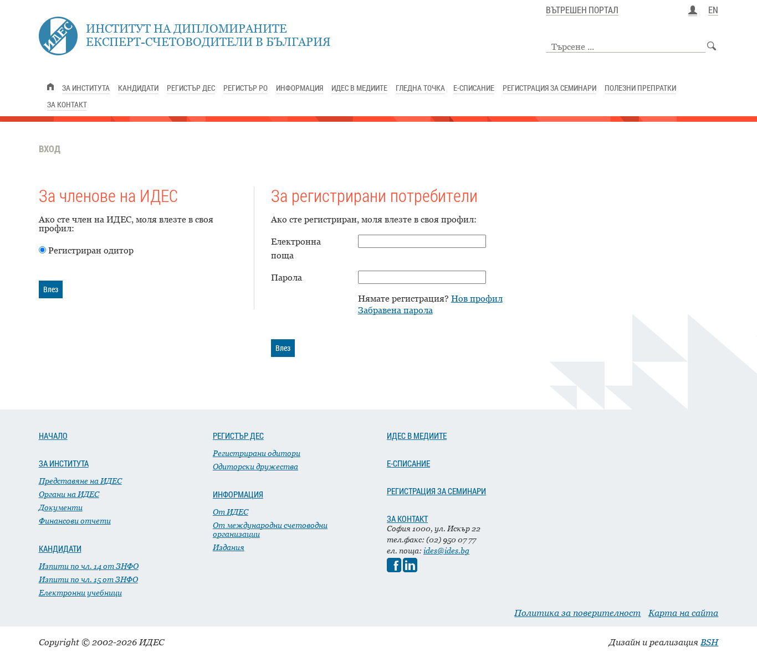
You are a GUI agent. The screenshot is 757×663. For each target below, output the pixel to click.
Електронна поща (296, 248)
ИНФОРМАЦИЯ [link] (299, 87)
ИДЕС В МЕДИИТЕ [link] (359, 87)
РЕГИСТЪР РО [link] (245, 87)
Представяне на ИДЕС (80, 480)
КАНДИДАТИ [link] (138, 87)
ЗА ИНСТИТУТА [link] (86, 87)
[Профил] (692, 11)
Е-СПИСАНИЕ (408, 463)
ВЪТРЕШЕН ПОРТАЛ (582, 10)
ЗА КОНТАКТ (407, 518)
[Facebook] (394, 569)
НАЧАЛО (53, 435)
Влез (50, 289)
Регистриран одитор (91, 250)
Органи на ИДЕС (69, 494)
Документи (61, 507)
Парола (286, 277)
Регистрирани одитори (256, 453)
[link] (50, 86)
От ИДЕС (230, 511)
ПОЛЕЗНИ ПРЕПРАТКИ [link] (640, 87)
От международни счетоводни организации (270, 529)
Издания (228, 547)
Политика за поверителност (577, 612)
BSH (709, 642)
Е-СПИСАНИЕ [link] (473, 87)
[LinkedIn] (410, 569)
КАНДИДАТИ (60, 548)
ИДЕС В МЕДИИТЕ (417, 435)
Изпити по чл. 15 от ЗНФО (88, 579)
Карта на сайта (683, 612)
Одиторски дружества (255, 466)
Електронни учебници (80, 592)
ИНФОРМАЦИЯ (238, 494)
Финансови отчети (75, 520)
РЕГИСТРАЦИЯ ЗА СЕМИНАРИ (436, 490)
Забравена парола (395, 310)
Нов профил (477, 298)
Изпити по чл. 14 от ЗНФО (89, 566)
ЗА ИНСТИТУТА (64, 463)
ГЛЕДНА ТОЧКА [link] (420, 87)
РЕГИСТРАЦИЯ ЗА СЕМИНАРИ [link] (549, 87)
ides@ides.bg (446, 550)
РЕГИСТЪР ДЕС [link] (191, 87)
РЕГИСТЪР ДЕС (238, 435)
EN (713, 10)
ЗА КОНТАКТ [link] (67, 104)
